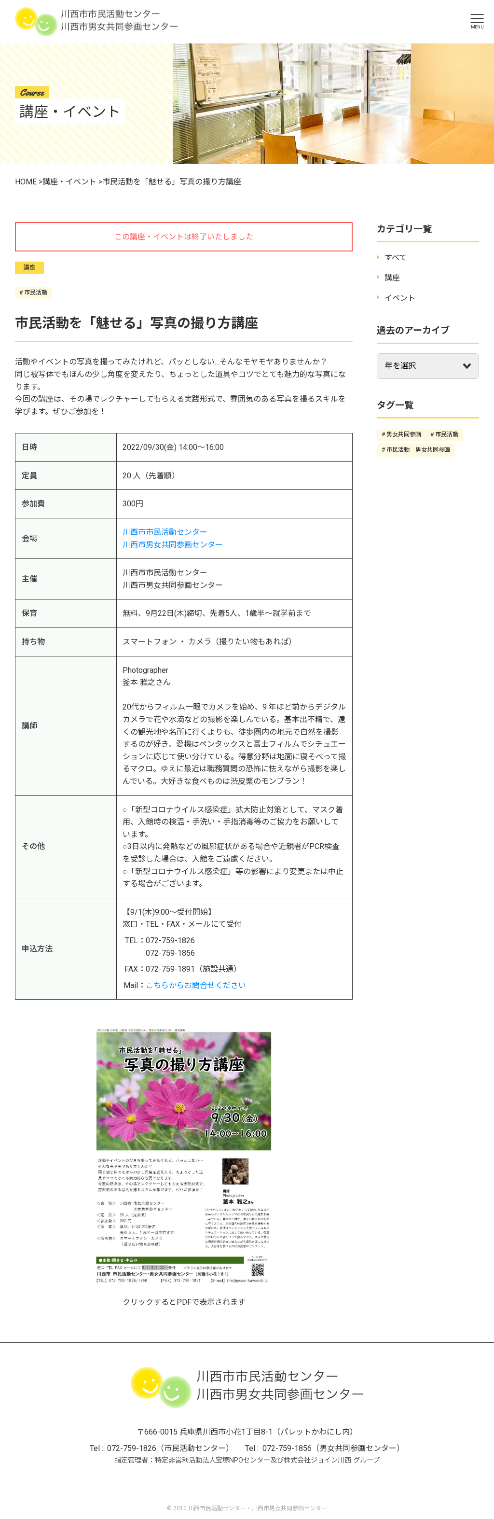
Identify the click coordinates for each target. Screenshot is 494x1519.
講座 (29, 267)
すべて (395, 257)
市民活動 (35, 292)
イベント (399, 298)
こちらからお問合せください (196, 985)
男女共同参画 (403, 434)
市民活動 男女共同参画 (418, 449)
